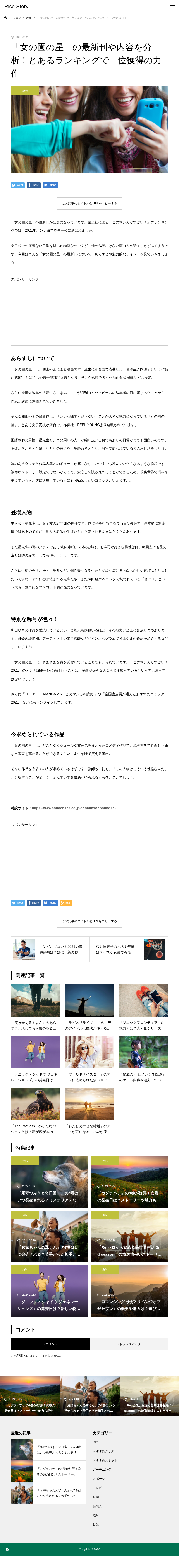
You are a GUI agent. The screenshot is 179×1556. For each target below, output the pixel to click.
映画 (96, 1497)
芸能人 (97, 1506)
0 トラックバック (129, 1344)
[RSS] (7, 1549)
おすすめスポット (105, 1460)
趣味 (25, 90)
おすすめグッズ (103, 1451)
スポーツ (99, 1478)
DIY (95, 1442)
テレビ (97, 1488)
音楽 (96, 1524)
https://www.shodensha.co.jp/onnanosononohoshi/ (74, 808)
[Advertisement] (89, 311)
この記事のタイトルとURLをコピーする (89, 203)
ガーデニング (102, 1469)
